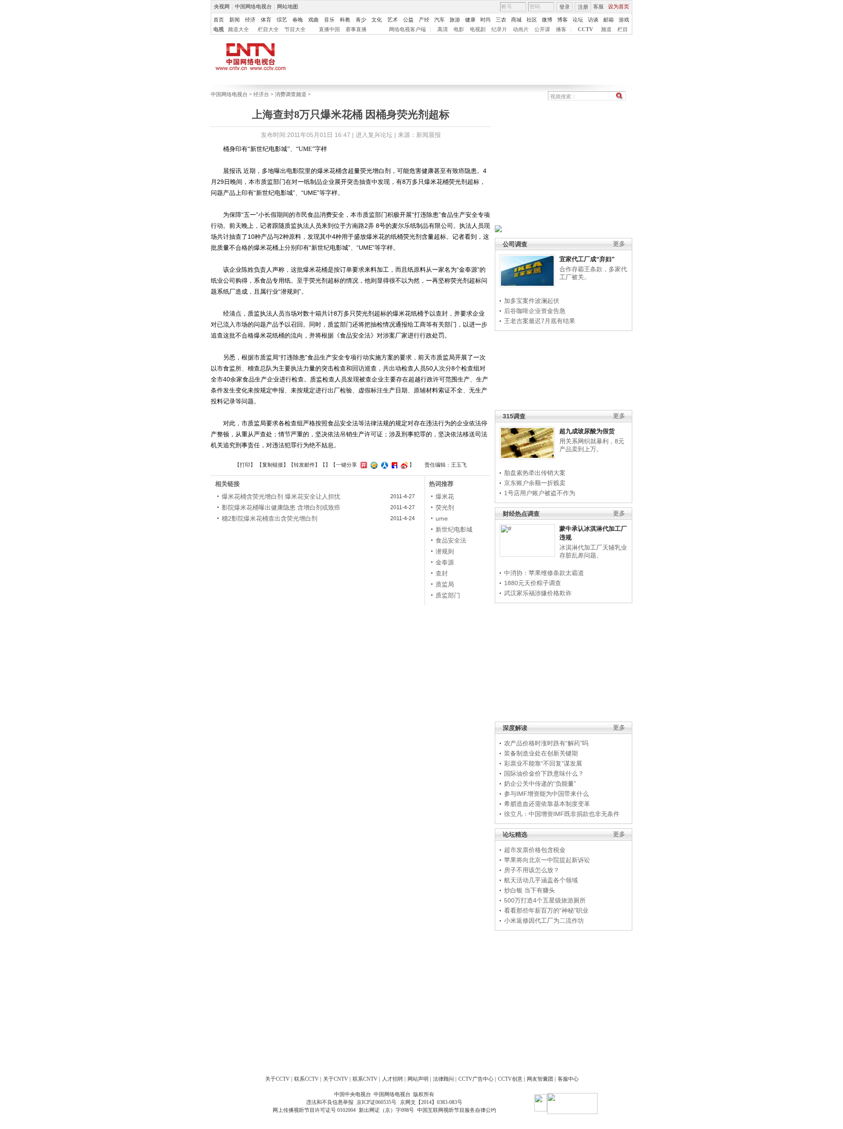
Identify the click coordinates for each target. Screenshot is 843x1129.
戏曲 (313, 20)
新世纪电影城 (454, 529)
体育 (266, 20)
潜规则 (445, 551)
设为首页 (618, 7)
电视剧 (478, 29)
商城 (516, 20)
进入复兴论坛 (374, 134)
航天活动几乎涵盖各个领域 (541, 880)
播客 (561, 29)
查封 (442, 573)
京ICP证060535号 (376, 1102)
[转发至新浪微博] (403, 465)
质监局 (445, 584)
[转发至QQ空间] (373, 465)
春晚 (297, 20)
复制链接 (272, 465)
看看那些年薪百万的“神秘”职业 (546, 910)
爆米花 (445, 496)
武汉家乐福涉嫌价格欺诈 (538, 593)
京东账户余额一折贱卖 (535, 482)
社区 (531, 20)
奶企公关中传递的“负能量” (540, 783)
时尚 (485, 20)
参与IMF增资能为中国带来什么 (546, 793)
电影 (459, 29)
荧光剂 (445, 507)
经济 (250, 20)
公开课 (542, 29)
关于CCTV (277, 1079)
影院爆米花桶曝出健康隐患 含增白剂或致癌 (281, 507)
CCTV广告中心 (476, 1079)
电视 (218, 29)
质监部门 (448, 595)
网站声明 (418, 1079)
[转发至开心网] (362, 465)
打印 (245, 465)
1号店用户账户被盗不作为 (539, 492)
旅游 (455, 20)
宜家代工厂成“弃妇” (587, 258)
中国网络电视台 (253, 7)
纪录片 (499, 29)
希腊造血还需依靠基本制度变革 (547, 803)
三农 (501, 20)
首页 (218, 20)
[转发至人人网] (383, 465)
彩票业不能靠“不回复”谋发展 (543, 763)
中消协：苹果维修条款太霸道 (544, 572)
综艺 (282, 20)
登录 (564, 7)
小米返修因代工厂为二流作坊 (544, 920)
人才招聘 (392, 1079)
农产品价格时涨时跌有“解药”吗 (546, 743)
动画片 (521, 29)
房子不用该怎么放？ (531, 870)
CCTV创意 (510, 1079)
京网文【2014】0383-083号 (431, 1102)
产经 (424, 20)
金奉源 (445, 562)
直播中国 (329, 29)
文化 (376, 20)
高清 (442, 29)
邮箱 (608, 20)
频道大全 (238, 29)
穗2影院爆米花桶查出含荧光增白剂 (269, 518)
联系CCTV (306, 1079)
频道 (606, 29)
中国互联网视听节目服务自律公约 (456, 1110)
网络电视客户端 (407, 29)
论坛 (578, 20)
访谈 (593, 20)
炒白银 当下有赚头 (529, 890)
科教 (345, 20)
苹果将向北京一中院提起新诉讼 (547, 859)
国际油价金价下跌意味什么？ (544, 773)
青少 (361, 20)
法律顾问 (443, 1079)
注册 (583, 7)
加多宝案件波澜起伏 (531, 300)
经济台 (261, 94)
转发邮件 (304, 465)
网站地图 (287, 7)
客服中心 (568, 1079)
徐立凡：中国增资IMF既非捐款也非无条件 (562, 813)
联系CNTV (365, 1079)
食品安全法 (451, 540)
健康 (470, 20)
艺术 (392, 20)
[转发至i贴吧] (393, 465)
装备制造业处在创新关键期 (541, 753)
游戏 (624, 20)
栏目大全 (268, 29)
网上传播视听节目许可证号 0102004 (314, 1110)
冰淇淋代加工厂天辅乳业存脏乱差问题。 (593, 551)
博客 (562, 20)
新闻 (234, 20)
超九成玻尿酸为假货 (587, 431)
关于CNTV (335, 1079)
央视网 (222, 7)
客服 (598, 7)
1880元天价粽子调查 (532, 582)
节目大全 (295, 29)
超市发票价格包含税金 (535, 849)
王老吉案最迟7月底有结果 (539, 320)
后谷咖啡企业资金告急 (535, 310)
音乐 (329, 20)
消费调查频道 (290, 94)
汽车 (439, 20)
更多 (619, 244)
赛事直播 (356, 29)
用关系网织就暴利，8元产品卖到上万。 (591, 445)
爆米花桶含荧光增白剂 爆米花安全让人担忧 (281, 496)
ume (442, 518)
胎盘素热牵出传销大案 (535, 472)
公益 (408, 20)
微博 (547, 20)
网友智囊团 (540, 1079)
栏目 (622, 29)
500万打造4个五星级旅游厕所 (545, 900)
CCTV (585, 29)
